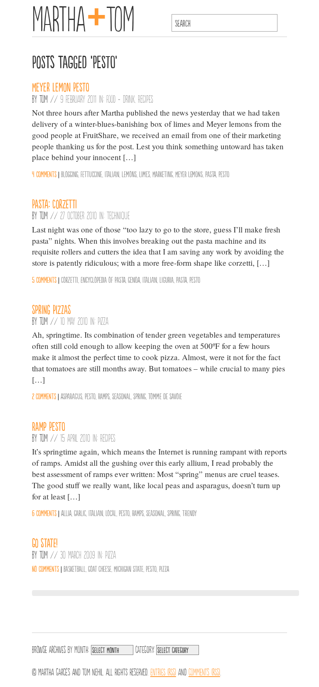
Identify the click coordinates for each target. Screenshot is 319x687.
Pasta (210, 174)
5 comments (44, 279)
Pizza (103, 321)
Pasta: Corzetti (54, 203)
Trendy (189, 513)
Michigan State (128, 568)
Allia (66, 513)
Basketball (75, 568)
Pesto (223, 174)
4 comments (44, 174)
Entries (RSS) (163, 671)
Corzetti (69, 279)
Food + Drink (120, 99)
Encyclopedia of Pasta (103, 279)
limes (144, 174)
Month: (81, 648)
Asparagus (71, 396)
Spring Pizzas (51, 309)
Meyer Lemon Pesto (60, 86)
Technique (118, 215)
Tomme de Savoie (165, 396)
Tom (43, 99)
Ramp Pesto (48, 426)
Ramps (104, 396)
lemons (129, 174)
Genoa (134, 279)
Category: (144, 648)
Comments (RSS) (204, 671)
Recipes (145, 99)
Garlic (80, 513)
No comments (45, 568)
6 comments (44, 513)
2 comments (44, 396)
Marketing (162, 174)
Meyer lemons (189, 174)
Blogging (69, 174)
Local (111, 513)
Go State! (45, 542)
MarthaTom (83, 16)
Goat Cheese (99, 568)
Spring (139, 396)
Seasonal (121, 396)
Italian (112, 174)
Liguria (167, 279)
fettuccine (91, 174)
